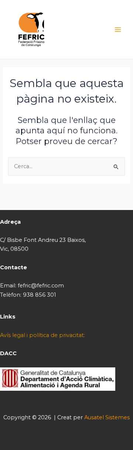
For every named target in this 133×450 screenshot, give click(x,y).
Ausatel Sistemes (107, 417)
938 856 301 (39, 294)
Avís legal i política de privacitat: (42, 335)
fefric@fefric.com (41, 285)
